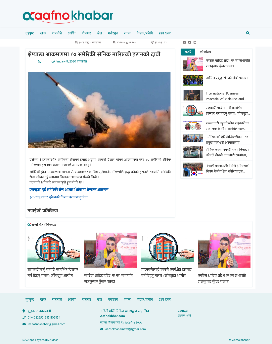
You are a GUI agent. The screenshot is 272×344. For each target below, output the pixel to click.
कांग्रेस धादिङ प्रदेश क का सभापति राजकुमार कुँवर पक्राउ (228, 63)
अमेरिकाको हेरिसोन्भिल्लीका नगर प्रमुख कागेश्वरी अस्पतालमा (227, 139)
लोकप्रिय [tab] (205, 52)
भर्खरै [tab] (188, 52)
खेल (99, 33)
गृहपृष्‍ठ (29, 33)
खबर (43, 33)
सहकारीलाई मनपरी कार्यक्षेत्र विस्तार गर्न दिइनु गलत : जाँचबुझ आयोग (227, 110)
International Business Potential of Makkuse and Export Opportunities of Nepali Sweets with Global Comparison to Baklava (225, 96)
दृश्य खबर (165, 33)
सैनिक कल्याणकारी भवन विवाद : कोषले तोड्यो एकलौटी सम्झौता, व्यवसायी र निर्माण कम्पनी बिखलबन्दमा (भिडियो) (227, 152)
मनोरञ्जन (113, 33)
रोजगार (86, 33)
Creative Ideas (49, 339)
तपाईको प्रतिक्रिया (42, 211)
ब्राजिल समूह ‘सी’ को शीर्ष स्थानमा (227, 78)
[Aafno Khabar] (68, 18)
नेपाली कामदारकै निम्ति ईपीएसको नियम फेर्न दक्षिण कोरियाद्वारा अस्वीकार (227, 168)
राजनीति (57, 33)
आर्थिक (72, 33)
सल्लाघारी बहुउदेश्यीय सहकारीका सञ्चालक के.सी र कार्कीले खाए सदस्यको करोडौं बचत (227, 126)
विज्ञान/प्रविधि (145, 33)
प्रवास (127, 33)
